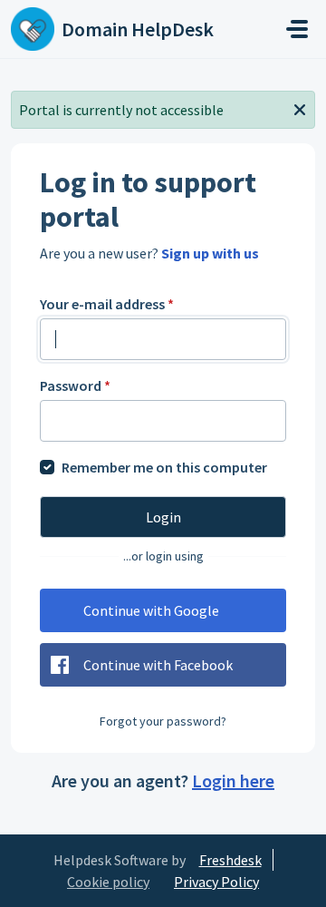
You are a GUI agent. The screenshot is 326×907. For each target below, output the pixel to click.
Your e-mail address (107, 304)
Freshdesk (230, 860)
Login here (233, 780)
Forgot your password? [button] (163, 721)
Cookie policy (108, 882)
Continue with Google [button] (151, 610)
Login (163, 517)
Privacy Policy (216, 882)
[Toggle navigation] (297, 29)
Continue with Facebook (158, 665)
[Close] (299, 108)
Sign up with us (210, 253)
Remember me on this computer (164, 467)
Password (75, 385)
